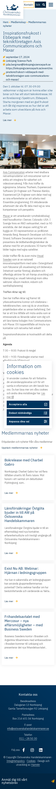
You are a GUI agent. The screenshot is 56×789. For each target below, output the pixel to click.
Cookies (31, 761)
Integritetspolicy (16, 761)
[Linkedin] (41, 750)
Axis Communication (14, 172)
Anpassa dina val (19, 421)
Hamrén (35, 764)
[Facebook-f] (24, 750)
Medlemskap (18, 22)
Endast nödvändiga (20, 412)
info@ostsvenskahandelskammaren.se (28, 728)
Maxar (7, 215)
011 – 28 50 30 (28, 738)
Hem (5, 22)
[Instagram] (32, 750)
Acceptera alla (18, 404)
